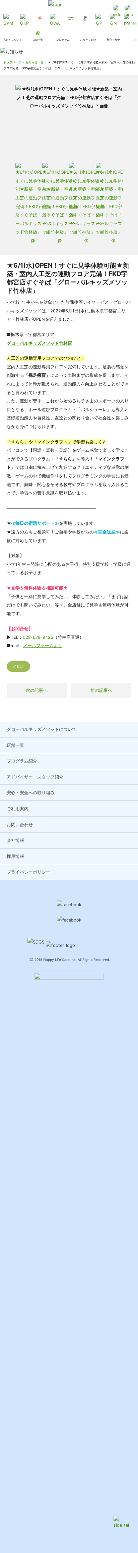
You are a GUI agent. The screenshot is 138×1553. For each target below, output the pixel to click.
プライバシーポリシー (28, 872)
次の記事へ (37, 690)
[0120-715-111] (117, 12)
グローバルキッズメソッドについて (41, 729)
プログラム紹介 (22, 760)
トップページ (12, 62)
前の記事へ (101, 690)
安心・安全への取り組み (31, 792)
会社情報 (15, 840)
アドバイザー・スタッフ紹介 (35, 777)
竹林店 (18, 666)
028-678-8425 (38, 637)
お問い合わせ (20, 824)
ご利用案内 (17, 808)
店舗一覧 (15, 745)
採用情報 (15, 856)
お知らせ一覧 (34, 62)
